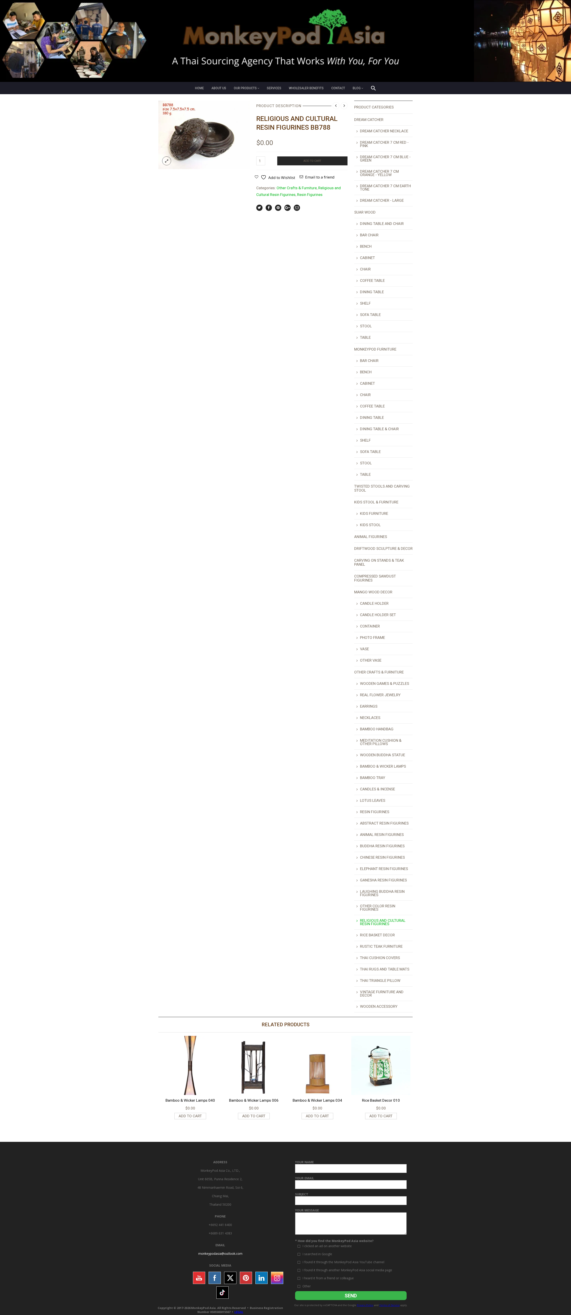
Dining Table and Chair (382, 223)
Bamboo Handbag (376, 729)
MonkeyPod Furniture (375, 349)
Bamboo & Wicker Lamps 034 (317, 1100)
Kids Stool (370, 525)
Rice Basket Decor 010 (381, 1100)
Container (370, 626)
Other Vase (370, 660)
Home (199, 88)
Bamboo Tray (372, 777)
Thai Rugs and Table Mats (384, 969)
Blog (357, 88)
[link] (220, 1253)
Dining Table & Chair (379, 429)
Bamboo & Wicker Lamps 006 (254, 1100)
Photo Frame (372, 637)
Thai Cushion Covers (380, 958)
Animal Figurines (370, 536)
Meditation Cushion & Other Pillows (380, 742)
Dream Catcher (368, 119)
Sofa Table (370, 314)
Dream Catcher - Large (382, 200)
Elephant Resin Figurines (384, 868)
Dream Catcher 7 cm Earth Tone (385, 187)
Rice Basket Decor (377, 935)
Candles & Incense (377, 789)
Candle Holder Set (378, 615)
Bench (366, 246)
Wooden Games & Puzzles (384, 683)
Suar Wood (365, 212)
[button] (373, 89)
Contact (338, 88)
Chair (365, 269)
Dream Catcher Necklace (384, 131)
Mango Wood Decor (373, 592)
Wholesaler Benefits (306, 88)
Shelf (365, 303)
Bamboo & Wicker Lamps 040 (190, 1100)
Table (365, 337)
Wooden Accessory (378, 1006)
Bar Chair (369, 235)
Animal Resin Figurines (382, 834)
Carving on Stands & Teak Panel (379, 562)
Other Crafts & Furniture (297, 188)
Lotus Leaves (372, 800)
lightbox (166, 160)
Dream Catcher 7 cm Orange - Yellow (379, 173)
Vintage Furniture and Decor (381, 993)
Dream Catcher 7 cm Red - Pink (384, 144)
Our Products (245, 88)
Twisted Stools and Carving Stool (382, 488)
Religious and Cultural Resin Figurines (382, 922)
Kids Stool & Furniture (376, 502)
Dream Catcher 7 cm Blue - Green (385, 158)
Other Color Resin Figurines (377, 908)
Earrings (368, 706)
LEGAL (238, 1312)
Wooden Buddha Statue (382, 755)
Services (274, 88)
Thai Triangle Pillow (380, 980)
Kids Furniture (374, 513)
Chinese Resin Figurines (382, 857)
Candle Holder (374, 603)
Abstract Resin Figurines (384, 823)
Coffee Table (372, 280)
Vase (364, 649)
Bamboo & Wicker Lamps (383, 766)
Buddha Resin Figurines (382, 846)
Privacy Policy (365, 1305)
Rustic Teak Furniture (381, 946)
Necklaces (370, 717)
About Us (218, 88)
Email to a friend (320, 177)
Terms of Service (389, 1305)
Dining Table (372, 292)
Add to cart (312, 160)
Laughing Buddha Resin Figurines (382, 893)
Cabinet (367, 258)
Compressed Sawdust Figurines (375, 578)
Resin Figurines (310, 194)
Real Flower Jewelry (380, 695)
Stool (366, 326)
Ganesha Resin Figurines (383, 880)
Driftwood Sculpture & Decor (383, 548)
